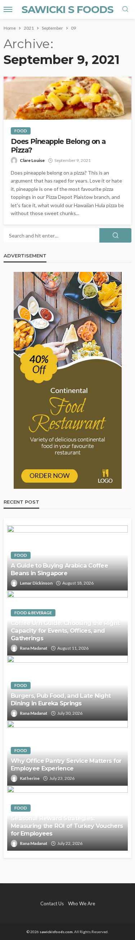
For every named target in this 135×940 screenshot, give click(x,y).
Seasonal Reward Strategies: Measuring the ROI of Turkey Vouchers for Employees (67, 826)
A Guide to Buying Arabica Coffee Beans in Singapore (59, 569)
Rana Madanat (34, 648)
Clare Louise (32, 160)
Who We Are (81, 903)
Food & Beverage (33, 612)
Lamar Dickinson (36, 583)
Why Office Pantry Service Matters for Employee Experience (66, 764)
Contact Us (52, 903)
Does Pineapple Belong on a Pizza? (58, 145)
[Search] (125, 9)
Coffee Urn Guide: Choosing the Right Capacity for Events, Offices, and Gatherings (65, 630)
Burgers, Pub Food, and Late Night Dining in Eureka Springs (61, 699)
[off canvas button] (8, 9)
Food (20, 130)
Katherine (30, 778)
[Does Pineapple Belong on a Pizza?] (67, 98)
